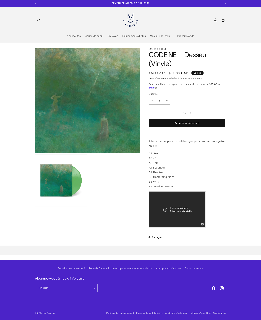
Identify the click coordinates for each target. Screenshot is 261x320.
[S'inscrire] (93, 288)
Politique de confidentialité (149, 313)
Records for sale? (99, 268)
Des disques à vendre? (71, 268)
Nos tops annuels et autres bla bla (132, 268)
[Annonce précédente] (35, 3)
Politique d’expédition (200, 313)
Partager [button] (157, 237)
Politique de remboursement (120, 313)
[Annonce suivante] (225, 3)
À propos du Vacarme (168, 268)
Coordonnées (219, 313)
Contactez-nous (194, 268)
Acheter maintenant (187, 122)
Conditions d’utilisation (176, 313)
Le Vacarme (49, 313)
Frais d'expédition (158, 78)
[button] (39, 20)
